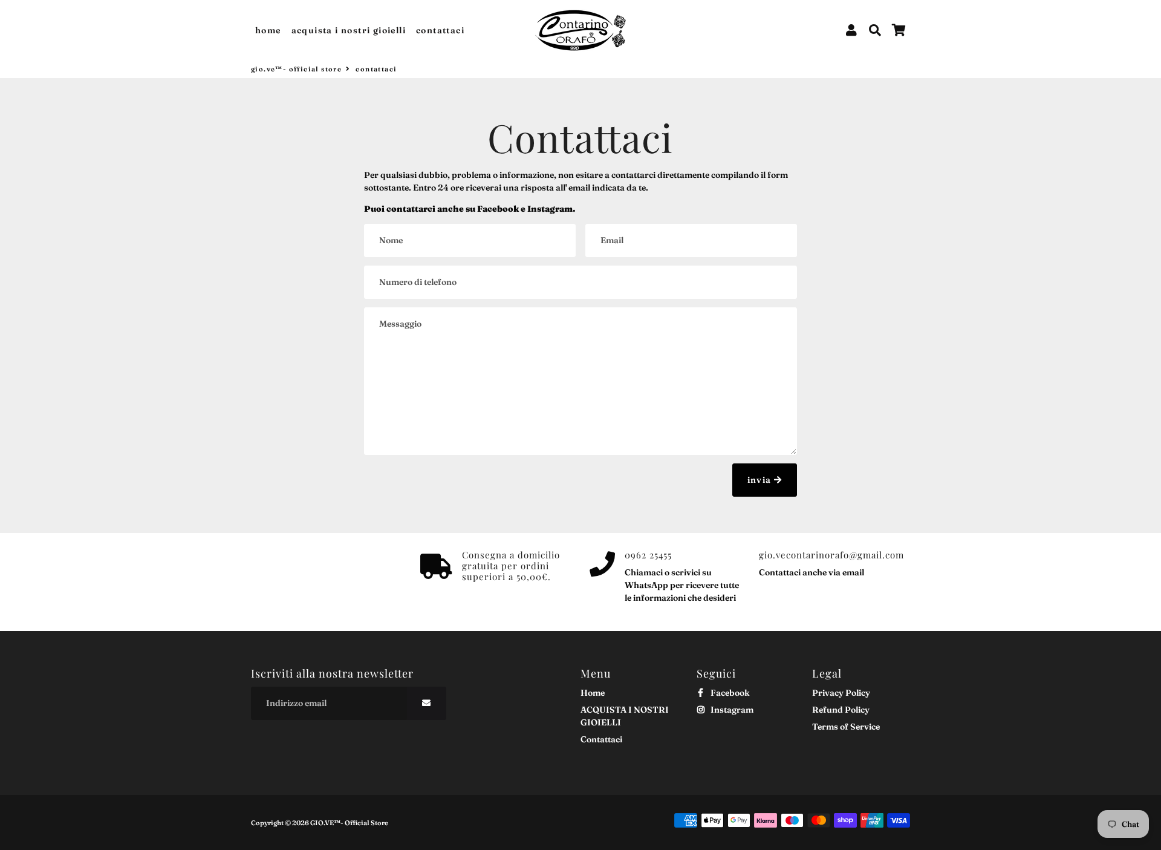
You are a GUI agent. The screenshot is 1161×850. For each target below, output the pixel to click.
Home (268, 30)
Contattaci (440, 30)
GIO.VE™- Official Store (296, 69)
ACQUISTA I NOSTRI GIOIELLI (348, 30)
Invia (760, 479)
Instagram (731, 709)
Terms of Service (846, 726)
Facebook (729, 692)
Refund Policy (841, 709)
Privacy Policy (841, 692)
